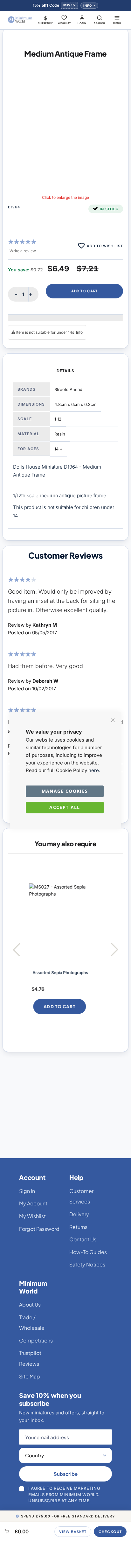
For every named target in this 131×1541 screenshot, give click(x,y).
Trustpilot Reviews (30, 1358)
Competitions (36, 1340)
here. (94, 770)
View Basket (72, 1532)
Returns (78, 1227)
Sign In (27, 1191)
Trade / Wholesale (32, 1322)
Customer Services (81, 1196)
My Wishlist (32, 1216)
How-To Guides (88, 1252)
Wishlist (64, 23)
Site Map (29, 1376)
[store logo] (20, 19)
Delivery (79, 1214)
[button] (45, 19)
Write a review (23, 250)
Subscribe (66, 1474)
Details (65, 370)
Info (87, 5)
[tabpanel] (65, 453)
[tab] (65, 371)
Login (82, 23)
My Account (33, 1203)
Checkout (110, 1532)
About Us (30, 1304)
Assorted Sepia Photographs (58, 972)
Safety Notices (87, 1264)
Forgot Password (39, 1228)
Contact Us (82, 1239)
